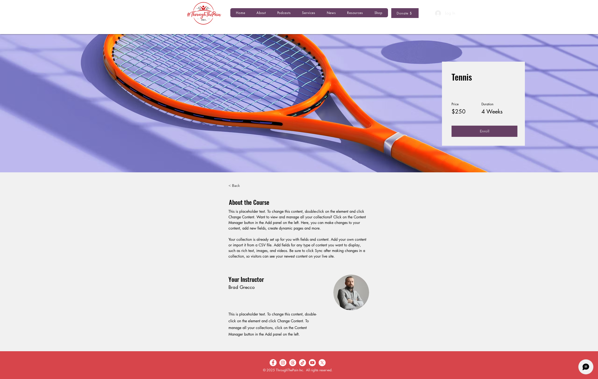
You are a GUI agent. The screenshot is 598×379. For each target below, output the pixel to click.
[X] (322, 362)
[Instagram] (282, 362)
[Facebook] (273, 362)
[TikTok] (302, 362)
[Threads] (292, 362)
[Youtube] (312, 362)
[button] (283, 12)
